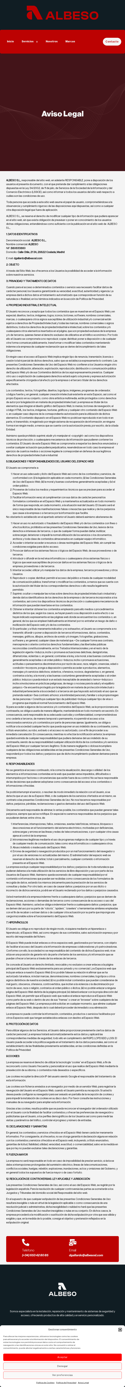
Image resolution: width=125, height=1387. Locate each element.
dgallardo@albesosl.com (86, 1255)
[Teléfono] (25, 1242)
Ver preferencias (62, 1375)
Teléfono (28, 1250)
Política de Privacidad (66, 1383)
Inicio (10, 41)
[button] (120, 1329)
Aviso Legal (83, 1383)
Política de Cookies (45, 1383)
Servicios (28, 41)
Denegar (62, 1366)
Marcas (70, 41)
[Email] (72, 1242)
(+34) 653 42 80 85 (35, 1255)
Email (72, 1250)
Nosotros (52, 41)
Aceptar (62, 1357)
